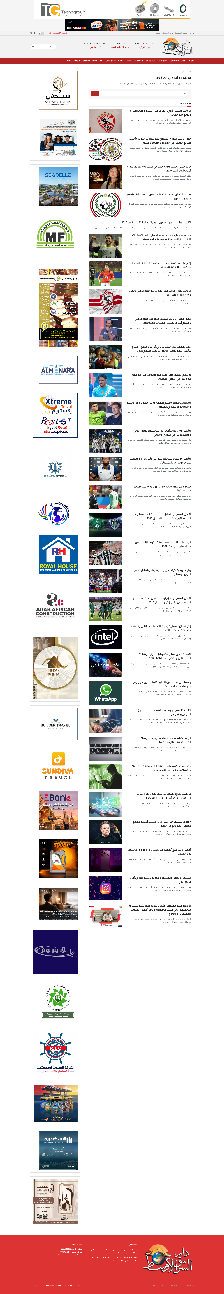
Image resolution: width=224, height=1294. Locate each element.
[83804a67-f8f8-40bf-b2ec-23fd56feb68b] (112, 25)
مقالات (68, 61)
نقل (101, 61)
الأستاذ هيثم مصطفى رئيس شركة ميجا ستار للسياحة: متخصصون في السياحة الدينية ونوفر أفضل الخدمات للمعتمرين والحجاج (159, 910)
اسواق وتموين (110, 61)
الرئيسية (191, 61)
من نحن (191, 33)
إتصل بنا (158, 33)
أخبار (183, 61)
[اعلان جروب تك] (112, 10)
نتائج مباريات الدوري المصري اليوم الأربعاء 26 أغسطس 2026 (156, 222)
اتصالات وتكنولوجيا (90, 61)
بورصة (120, 61)
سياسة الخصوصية (181, 33)
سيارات (77, 61)
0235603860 (66, 1249)
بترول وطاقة (150, 61)
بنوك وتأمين (174, 61)
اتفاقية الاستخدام (168, 33)
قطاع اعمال (162, 61)
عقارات (128, 61)
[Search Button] (33, 46)
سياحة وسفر (138, 61)
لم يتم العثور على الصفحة (175, 72)
